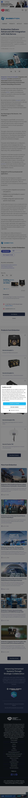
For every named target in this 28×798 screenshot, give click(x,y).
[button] (14, 410)
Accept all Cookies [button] (14, 403)
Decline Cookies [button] (14, 407)
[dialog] (14, 399)
